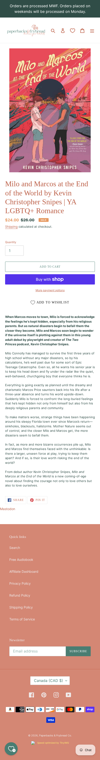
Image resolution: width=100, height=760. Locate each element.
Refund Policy (19, 595)
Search (14, 548)
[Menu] (92, 30)
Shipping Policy (21, 607)
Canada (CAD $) (48, 680)
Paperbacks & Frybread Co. (55, 735)
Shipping (11, 226)
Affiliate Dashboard (23, 571)
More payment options (50, 290)
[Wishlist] (72, 30)
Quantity (10, 242)
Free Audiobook (21, 560)
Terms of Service (22, 619)
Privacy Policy (20, 583)
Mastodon (7, 509)
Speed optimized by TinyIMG (53, 742)
